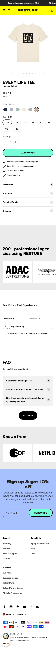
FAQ (33, 548)
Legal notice (23, 640)
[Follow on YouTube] (24, 607)
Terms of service (38, 637)
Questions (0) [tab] (34, 318)
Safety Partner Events (13, 587)
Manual (6, 558)
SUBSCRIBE (40, 512)
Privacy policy (23, 637)
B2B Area (7, 572)
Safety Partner (9, 582)
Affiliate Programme (12, 592)
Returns (6, 548)
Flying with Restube (40, 543)
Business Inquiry (10, 577)
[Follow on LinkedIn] (37, 607)
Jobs (33, 553)
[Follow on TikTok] (31, 607)
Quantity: (7, 136)
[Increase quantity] (15, 142)
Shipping (7, 543)
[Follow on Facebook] (4, 607)
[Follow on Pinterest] (17, 607)
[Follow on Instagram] (11, 607)
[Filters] (5, 326)
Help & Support (10, 553)
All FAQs (28, 415)
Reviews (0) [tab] (9, 318)
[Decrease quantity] (6, 142)
